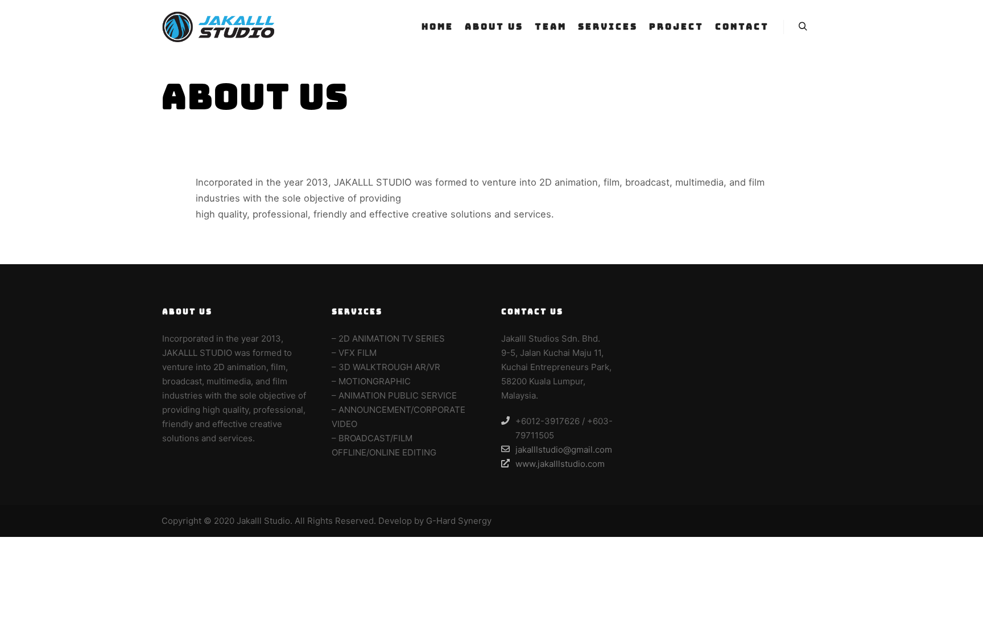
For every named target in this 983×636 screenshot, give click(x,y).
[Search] (802, 26)
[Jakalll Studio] (218, 27)
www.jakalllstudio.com (560, 463)
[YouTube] (814, 521)
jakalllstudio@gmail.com (563, 449)
